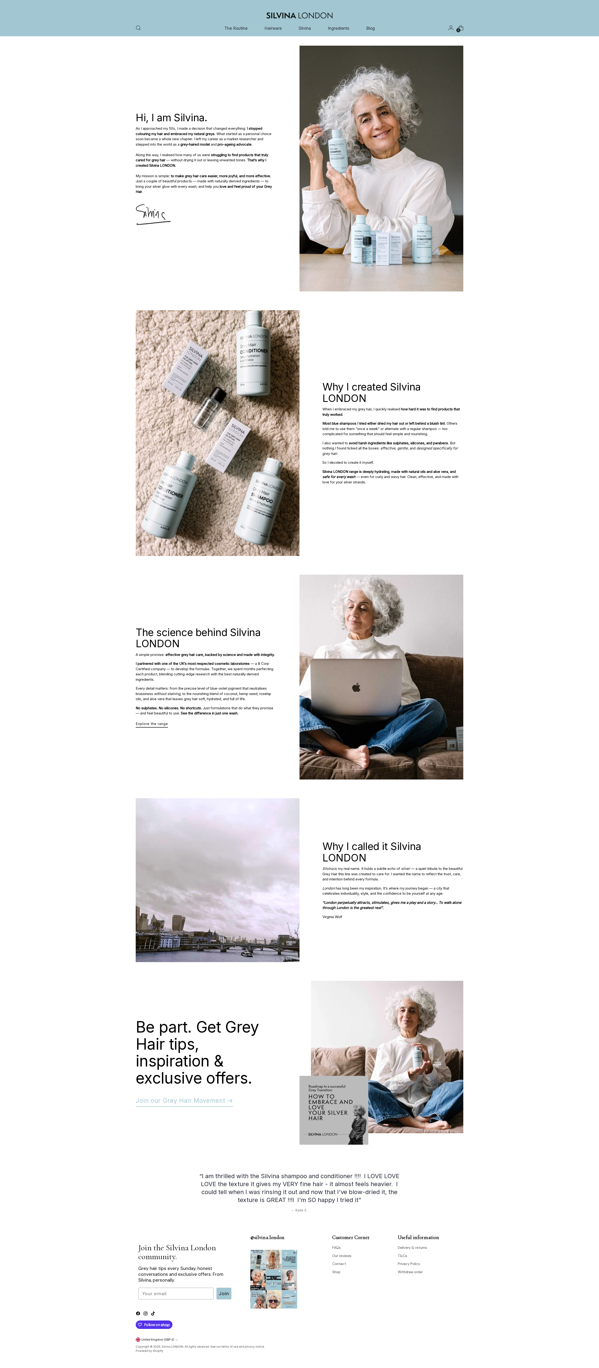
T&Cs (402, 1256)
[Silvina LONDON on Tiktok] (153, 1314)
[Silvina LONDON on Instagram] (146, 1314)
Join (224, 1293)
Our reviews (341, 1256)
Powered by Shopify (149, 1351)
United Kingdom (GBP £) (157, 1339)
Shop (336, 1272)
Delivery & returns (412, 1247)
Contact (339, 1263)
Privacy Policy (409, 1263)
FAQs (336, 1247)
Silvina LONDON (172, 1346)
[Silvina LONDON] (299, 15)
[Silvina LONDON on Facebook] (138, 1314)
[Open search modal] (138, 28)
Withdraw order (410, 1272)
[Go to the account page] (451, 28)
